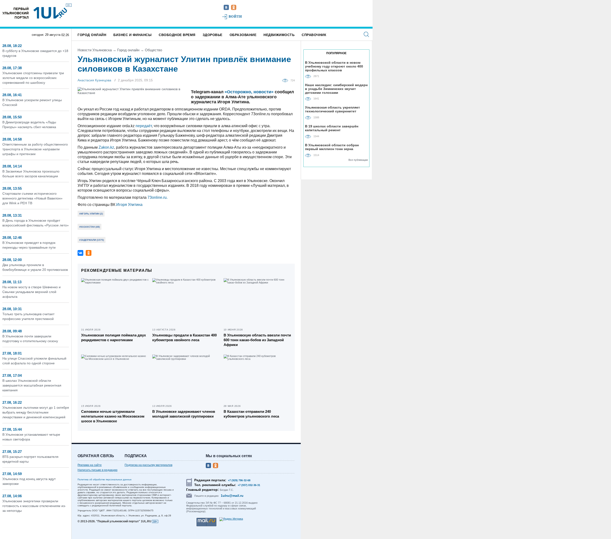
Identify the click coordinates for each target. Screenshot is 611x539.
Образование (243, 35)
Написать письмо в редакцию (97, 470)
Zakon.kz (106, 147)
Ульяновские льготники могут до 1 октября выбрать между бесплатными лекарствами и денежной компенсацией (35, 412)
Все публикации (358, 159)
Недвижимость (279, 35)
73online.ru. (157, 197)
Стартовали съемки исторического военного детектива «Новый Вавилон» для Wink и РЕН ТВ (32, 198)
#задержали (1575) (91, 240)
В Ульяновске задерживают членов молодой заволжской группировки (183, 413)
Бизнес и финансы (132, 35)
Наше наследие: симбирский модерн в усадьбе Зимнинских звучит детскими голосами (336, 88)
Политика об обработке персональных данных (105, 479)
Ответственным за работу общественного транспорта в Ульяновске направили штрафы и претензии (35, 149)
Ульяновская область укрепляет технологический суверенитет (332, 109)
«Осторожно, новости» (249, 91)
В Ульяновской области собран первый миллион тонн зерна (332, 147)
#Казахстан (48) (89, 226)
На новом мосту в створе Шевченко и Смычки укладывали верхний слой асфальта (31, 291)
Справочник (314, 35)
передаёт (144, 126)
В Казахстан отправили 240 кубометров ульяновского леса (251, 413)
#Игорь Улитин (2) (91, 213)
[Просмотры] (286, 80)
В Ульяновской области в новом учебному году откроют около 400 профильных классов (334, 66)
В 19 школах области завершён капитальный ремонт (331, 128)
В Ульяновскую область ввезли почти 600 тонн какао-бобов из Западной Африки (257, 340)
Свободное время (177, 35)
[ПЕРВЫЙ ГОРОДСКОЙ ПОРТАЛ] (15, 13)
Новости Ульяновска (95, 50)
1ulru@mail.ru (232, 495)
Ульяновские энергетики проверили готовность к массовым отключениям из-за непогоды (34, 506)
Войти (235, 16)
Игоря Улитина (129, 205)
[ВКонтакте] (80, 253)
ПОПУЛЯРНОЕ (336, 53)
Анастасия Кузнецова (94, 80)
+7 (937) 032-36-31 (249, 485)
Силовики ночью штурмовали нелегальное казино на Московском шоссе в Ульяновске (112, 416)
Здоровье (212, 35)
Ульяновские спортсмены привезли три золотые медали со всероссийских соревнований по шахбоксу (33, 77)
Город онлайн (92, 35)
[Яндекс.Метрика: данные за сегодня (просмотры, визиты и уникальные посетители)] (231, 519)
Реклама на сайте (90, 465)
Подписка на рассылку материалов (148, 465)
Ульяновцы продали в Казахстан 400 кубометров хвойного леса (184, 337)
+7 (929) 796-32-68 (239, 480)
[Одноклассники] (88, 253)
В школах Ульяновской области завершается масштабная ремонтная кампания (31, 385)
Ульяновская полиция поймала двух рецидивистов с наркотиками (113, 337)
